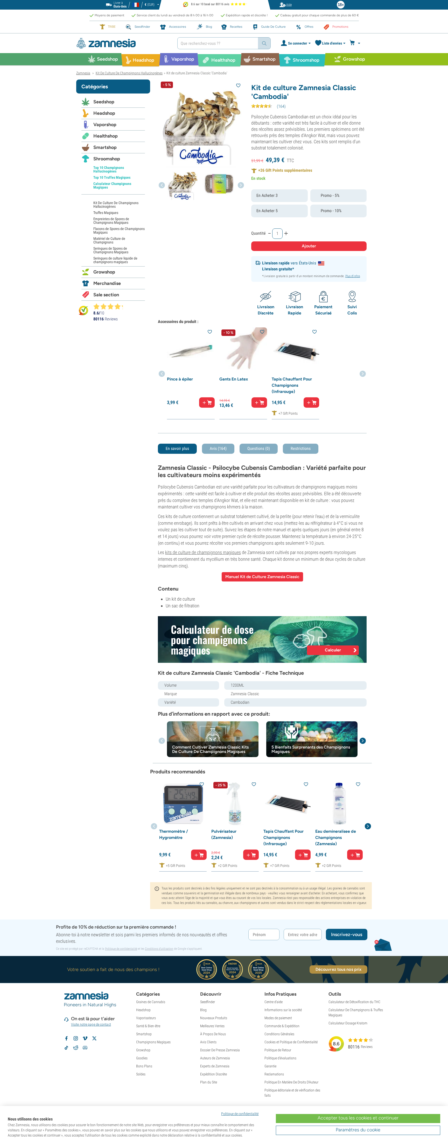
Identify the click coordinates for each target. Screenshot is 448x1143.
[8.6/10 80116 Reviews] (110, 306)
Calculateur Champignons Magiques (112, 185)
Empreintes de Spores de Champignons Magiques (111, 221)
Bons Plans (144, 1066)
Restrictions (301, 448)
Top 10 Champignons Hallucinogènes (108, 169)
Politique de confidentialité (121, 949)
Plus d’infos (352, 276)
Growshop (104, 272)
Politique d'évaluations (280, 1058)
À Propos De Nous (213, 1034)
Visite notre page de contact (91, 1024)
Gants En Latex (233, 379)
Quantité (258, 233)
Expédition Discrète (213, 1074)
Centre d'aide (273, 1002)
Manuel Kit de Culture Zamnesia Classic (262, 576)
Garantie (270, 1066)
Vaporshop (104, 124)
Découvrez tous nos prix (338, 969)
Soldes (140, 1074)
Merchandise (107, 283)
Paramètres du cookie (358, 1130)
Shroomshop (106, 159)
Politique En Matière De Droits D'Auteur (291, 1082)
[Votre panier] (355, 43)
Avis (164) (218, 448)
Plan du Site (208, 1082)
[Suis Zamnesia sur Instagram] (75, 1038)
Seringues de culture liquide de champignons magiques (115, 260)
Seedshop (103, 102)
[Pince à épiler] (191, 351)
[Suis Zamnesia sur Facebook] (66, 1038)
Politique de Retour (277, 1050)
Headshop (104, 113)
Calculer (333, 650)
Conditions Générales (279, 1034)
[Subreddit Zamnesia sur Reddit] (75, 1047)
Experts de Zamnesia (214, 1066)
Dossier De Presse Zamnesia (220, 1050)
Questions (258, 448)
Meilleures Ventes (212, 1026)
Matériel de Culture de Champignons (109, 240)
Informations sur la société (283, 1010)
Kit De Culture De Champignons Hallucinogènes (115, 205)
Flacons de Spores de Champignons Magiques (119, 230)
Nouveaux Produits (213, 1018)
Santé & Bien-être (148, 1026)
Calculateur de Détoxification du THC (354, 1002)
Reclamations (274, 1074)
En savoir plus (177, 448)
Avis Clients (208, 1042)
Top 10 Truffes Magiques (111, 177)
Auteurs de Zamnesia (215, 1058)
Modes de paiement (278, 1018)
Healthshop (105, 136)
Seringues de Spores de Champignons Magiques (110, 250)
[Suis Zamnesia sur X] (94, 1038)
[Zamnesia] (122, 43)
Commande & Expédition (281, 1026)
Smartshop (105, 147)
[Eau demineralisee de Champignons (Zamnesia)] (339, 803)
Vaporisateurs (146, 1018)
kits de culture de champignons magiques (203, 552)
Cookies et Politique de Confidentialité (291, 1042)
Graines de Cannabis (150, 1002)
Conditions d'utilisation (159, 949)
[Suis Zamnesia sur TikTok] (66, 1047)
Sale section (106, 295)
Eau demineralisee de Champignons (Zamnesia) (335, 837)
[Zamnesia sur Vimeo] (85, 1038)
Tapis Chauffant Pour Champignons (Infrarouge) (292, 385)
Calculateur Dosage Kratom (347, 1023)
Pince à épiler (180, 379)
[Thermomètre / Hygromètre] (183, 803)
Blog (203, 1010)
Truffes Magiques (105, 213)
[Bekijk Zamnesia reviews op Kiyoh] (83, 310)
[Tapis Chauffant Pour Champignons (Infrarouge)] (295, 351)
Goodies (142, 1058)
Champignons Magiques (153, 1042)
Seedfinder (207, 1002)
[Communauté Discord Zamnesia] (85, 1047)
